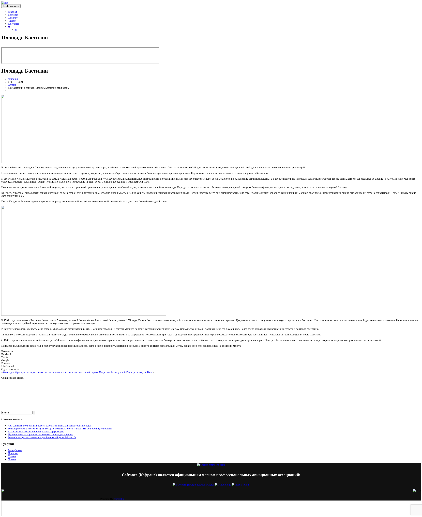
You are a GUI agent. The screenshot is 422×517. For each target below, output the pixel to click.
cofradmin (13, 79)
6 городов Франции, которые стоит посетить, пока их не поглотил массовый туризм (50, 372)
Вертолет (13, 14)
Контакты (13, 23)
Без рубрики (15, 450)
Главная (12, 11)
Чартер (12, 20)
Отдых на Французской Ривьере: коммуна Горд (125, 372)
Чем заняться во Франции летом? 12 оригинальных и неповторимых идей (49, 425)
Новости (13, 453)
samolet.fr (119, 499)
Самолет (12, 17)
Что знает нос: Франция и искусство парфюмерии (36, 431)
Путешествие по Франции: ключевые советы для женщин (40, 434)
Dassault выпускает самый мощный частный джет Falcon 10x (42, 437)
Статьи (12, 84)
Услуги (12, 459)
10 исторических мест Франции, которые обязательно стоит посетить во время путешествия (60, 428)
